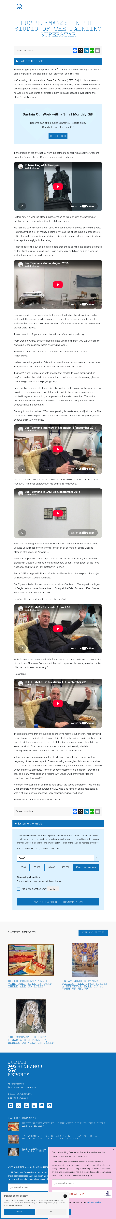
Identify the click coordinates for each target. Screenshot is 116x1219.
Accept (19, 1211)
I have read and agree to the (78, 1202)
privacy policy (94, 1202)
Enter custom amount (86, 867)
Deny (51, 1211)
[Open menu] (106, 6)
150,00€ (65, 867)
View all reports (93, 932)
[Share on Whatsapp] (92, 50)
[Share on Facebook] (75, 50)
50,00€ (37, 867)
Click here (58, 136)
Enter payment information (58, 902)
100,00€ (51, 867)
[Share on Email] (97, 50)
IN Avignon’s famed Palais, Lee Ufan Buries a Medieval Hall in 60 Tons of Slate (85, 985)
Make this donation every (34, 889)
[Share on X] (80, 50)
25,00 (23, 867)
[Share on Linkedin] (86, 50)
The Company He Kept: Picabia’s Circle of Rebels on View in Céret (31, 1040)
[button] (65, 1196)
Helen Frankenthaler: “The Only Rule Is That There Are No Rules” (30, 984)
